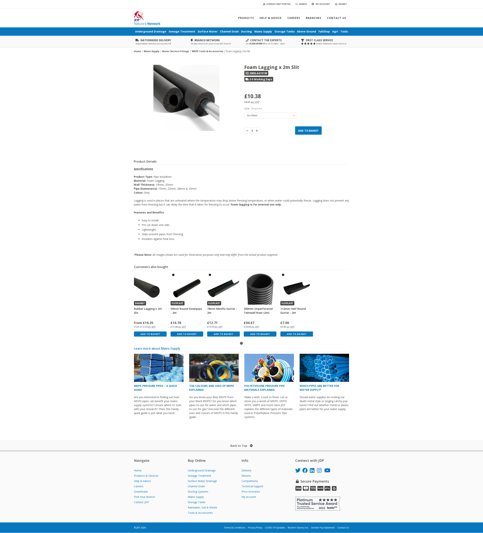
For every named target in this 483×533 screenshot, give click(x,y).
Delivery (246, 470)
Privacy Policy (255, 527)
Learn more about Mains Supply (157, 348)
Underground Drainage (202, 470)
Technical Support (252, 486)
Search (302, 4)
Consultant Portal (278, 4)
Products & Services (146, 475)
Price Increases (251, 491)
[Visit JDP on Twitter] (299, 471)
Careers (138, 486)
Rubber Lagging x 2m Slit (148, 310)
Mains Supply (196, 497)
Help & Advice (142, 481)
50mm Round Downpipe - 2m (186, 310)
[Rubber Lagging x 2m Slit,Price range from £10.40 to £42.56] (150, 288)
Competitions (250, 481)
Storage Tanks (196, 502)
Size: (253, 108)
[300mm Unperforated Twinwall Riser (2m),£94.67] (260, 288)
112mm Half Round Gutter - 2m (293, 310)
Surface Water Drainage (202, 481)
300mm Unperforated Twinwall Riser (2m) (258, 310)
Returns (246, 475)
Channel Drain (196, 486)
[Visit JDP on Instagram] (320, 471)
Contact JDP (141, 502)
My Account (249, 497)
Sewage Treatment (199, 475)
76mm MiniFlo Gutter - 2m (222, 310)
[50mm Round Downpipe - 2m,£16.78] (187, 288)
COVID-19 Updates (275, 527)
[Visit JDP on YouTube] (328, 471)
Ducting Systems (198, 491)
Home (138, 470)
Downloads (141, 491)
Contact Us (343, 527)
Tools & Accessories (200, 512)
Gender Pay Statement (323, 527)
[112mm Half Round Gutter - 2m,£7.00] (296, 288)
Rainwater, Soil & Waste (202, 507)
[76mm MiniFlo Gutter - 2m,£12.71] (223, 288)
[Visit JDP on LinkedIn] (313, 471)
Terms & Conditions (234, 527)
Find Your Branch (144, 497)
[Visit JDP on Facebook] (306, 471)
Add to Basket (150, 334)
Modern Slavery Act (298, 527)
